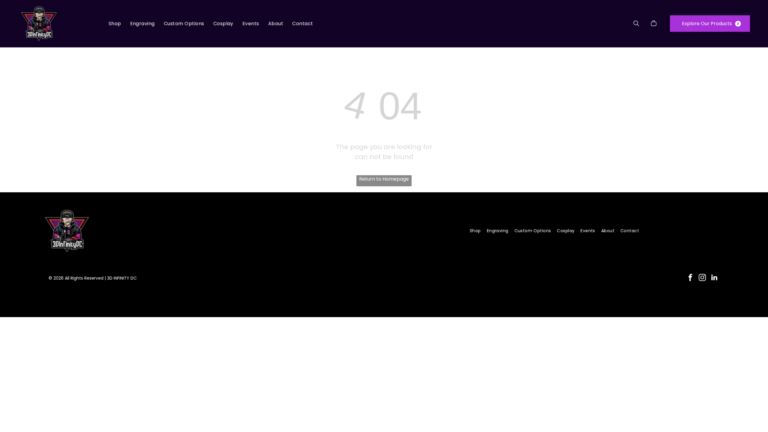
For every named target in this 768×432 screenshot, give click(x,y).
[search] (636, 24)
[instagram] (702, 278)
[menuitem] (115, 23)
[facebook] (690, 278)
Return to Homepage (384, 179)
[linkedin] (714, 278)
